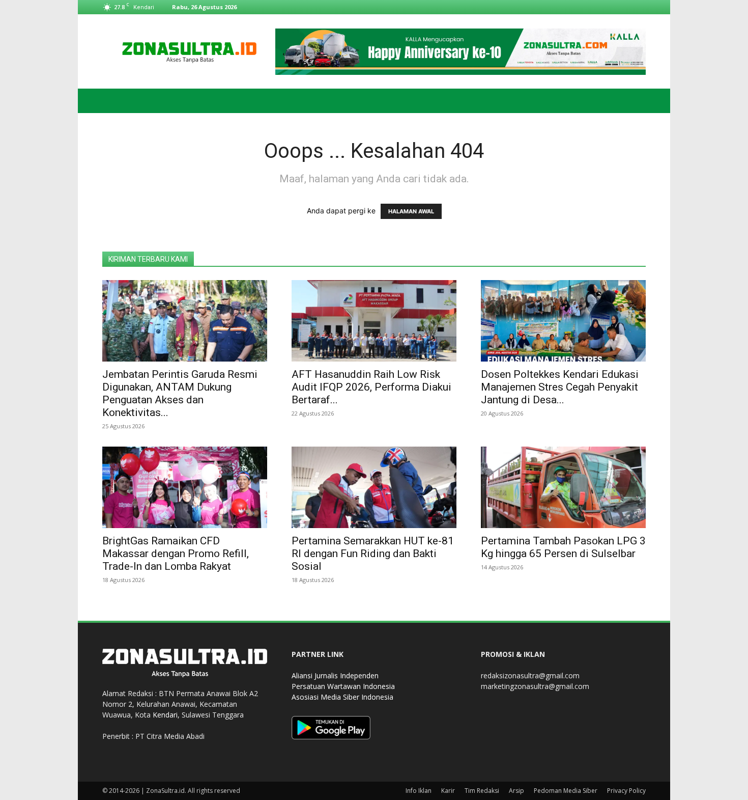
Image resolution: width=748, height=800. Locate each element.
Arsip (516, 790)
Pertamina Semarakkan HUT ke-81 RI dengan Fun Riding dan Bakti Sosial (373, 553)
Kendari (165, 715)
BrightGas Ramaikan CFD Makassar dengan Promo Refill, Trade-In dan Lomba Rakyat (175, 553)
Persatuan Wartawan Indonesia (343, 686)
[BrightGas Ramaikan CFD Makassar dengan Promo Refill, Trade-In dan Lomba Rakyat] (184, 487)
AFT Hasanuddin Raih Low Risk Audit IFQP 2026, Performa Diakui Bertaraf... (371, 387)
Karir (448, 790)
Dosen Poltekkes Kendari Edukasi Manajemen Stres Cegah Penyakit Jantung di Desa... (560, 387)
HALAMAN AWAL (411, 211)
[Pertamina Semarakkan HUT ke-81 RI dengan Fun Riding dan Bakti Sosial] (374, 487)
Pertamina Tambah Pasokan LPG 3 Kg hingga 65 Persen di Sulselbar (563, 547)
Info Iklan (418, 790)
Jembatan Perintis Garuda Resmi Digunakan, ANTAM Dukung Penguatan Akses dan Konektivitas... (179, 393)
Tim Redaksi (482, 790)
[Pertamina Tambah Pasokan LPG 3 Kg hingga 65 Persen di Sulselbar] (563, 487)
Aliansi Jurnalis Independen (335, 675)
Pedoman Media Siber (565, 790)
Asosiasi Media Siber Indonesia (342, 697)
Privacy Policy (626, 790)
